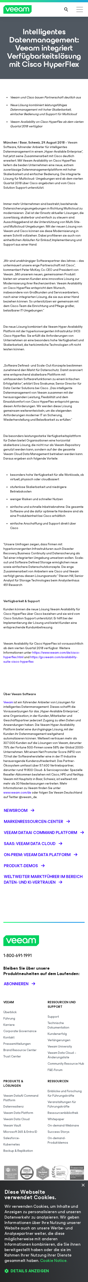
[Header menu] (80, 9)
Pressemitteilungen (17, 1043)
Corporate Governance (20, 1031)
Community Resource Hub (66, 1063)
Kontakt (8, 1037)
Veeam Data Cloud (16, 1119)
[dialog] (44, 1231)
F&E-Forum (55, 1070)
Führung (9, 1018)
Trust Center (12, 1056)
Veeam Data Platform (18, 1112)
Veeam (8, 702)
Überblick (10, 1012)
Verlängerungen (59, 1040)
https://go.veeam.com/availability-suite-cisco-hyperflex (40, 659)
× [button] (83, 1185)
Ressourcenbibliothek (63, 1112)
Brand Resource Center (20, 1050)
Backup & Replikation (18, 1150)
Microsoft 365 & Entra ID (20, 1131)
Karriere (9, 1024)
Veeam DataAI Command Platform (20, 1098)
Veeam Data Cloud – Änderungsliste (62, 1055)
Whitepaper (56, 1119)
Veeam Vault (12, 1125)
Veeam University (60, 1046)
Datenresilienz (13, 1106)
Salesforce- (11, 1138)
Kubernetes (11, 1144)
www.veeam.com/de (17, 792)
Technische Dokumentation (58, 1025)
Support (53, 1016)
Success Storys (58, 1131)
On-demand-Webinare (63, 1125)
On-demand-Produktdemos (58, 1140)
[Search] (66, 9)
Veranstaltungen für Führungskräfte (62, 1104)
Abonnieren (16, 983)
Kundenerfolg (57, 1033)
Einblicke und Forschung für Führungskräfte (65, 1093)
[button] (44, 1271)
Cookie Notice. (53, 1260)
